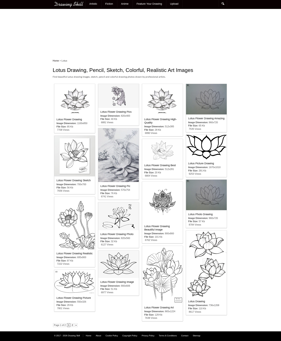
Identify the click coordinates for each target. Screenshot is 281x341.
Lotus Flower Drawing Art (159, 307)
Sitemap (196, 335)
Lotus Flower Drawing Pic (115, 186)
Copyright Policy (129, 335)
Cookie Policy (112, 335)
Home (88, 335)
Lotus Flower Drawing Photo (116, 234)
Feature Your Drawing (149, 3)
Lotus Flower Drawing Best (160, 165)
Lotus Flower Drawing (69, 119)
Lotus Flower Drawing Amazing (206, 118)
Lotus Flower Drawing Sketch (73, 180)
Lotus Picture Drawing (201, 163)
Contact (184, 335)
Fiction (109, 3)
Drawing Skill (74, 335)
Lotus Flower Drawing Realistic (74, 253)
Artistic (93, 3)
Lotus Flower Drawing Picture (73, 297)
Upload (174, 3)
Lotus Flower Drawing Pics (116, 111)
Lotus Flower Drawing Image (117, 281)
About (98, 335)
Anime (124, 3)
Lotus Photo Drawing (200, 214)
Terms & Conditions (168, 335)
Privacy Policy (148, 335)
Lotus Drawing (196, 301)
